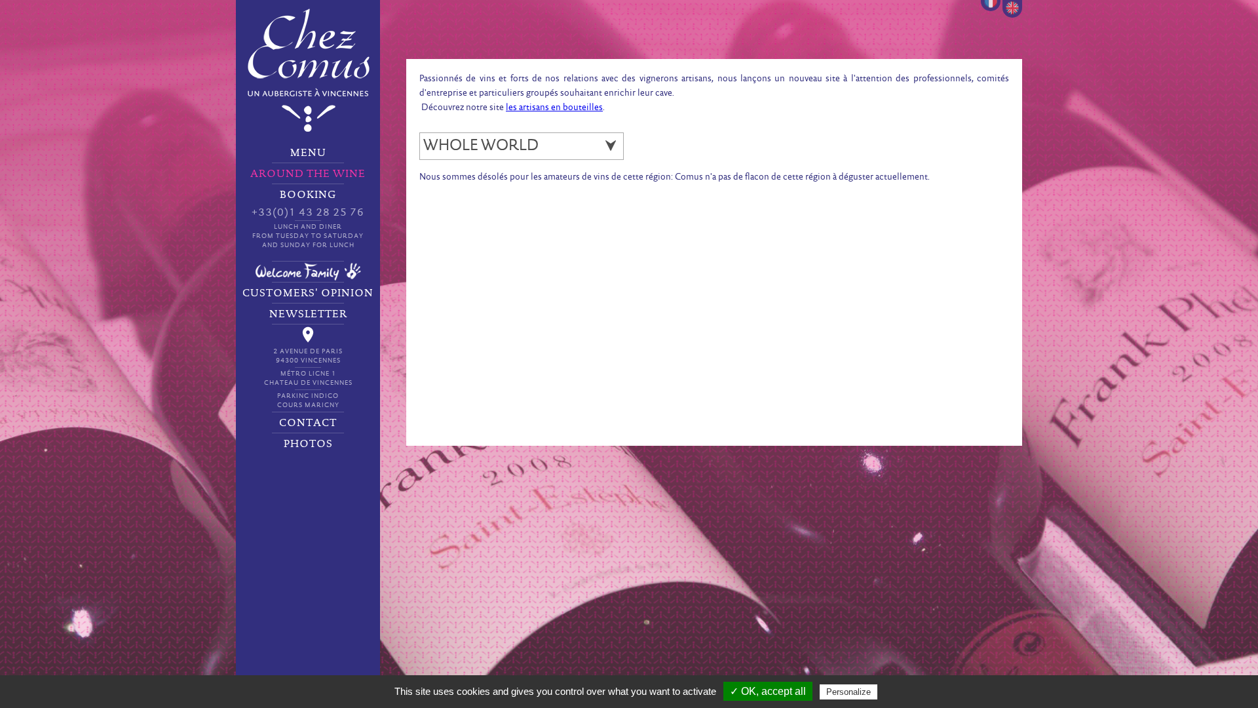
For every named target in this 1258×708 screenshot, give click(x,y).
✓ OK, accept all (768, 691)
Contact (308, 423)
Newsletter (308, 314)
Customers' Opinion (307, 293)
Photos (308, 444)
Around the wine (308, 173)
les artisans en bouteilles (554, 108)
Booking (308, 219)
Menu (308, 153)
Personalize (848, 692)
